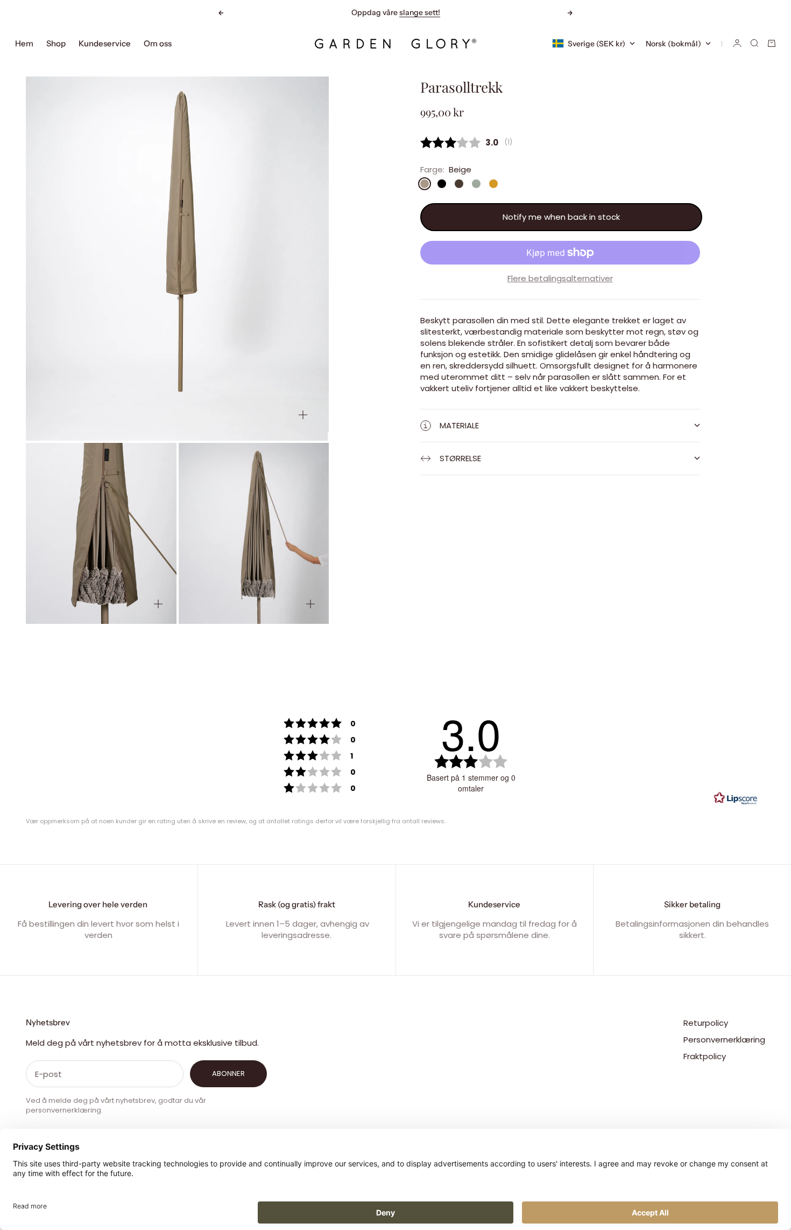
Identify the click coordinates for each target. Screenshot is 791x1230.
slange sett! (419, 12)
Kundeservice (105, 43)
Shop (56, 43)
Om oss (158, 43)
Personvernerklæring (724, 1039)
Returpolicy (705, 1023)
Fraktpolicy (704, 1056)
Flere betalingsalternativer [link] (560, 278)
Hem (24, 43)
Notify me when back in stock (561, 217)
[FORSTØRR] (303, 415)
